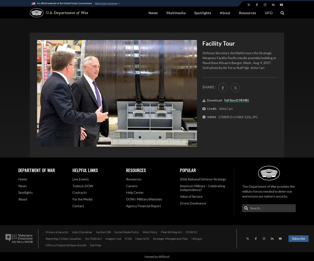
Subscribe (298, 238)
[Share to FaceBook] (222, 87)
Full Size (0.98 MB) (236, 100)
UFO (269, 13)
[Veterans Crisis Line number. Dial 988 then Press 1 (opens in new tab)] (19, 238)
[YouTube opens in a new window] (281, 4)
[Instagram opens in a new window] (265, 4)
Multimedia (176, 13)
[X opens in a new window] (248, 4)
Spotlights (202, 13)
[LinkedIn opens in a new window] (273, 4)
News (153, 13)
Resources (247, 13)
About (225, 13)
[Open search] (282, 13)
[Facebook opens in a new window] (257, 4)
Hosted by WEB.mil (157, 256)
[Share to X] (235, 87)
